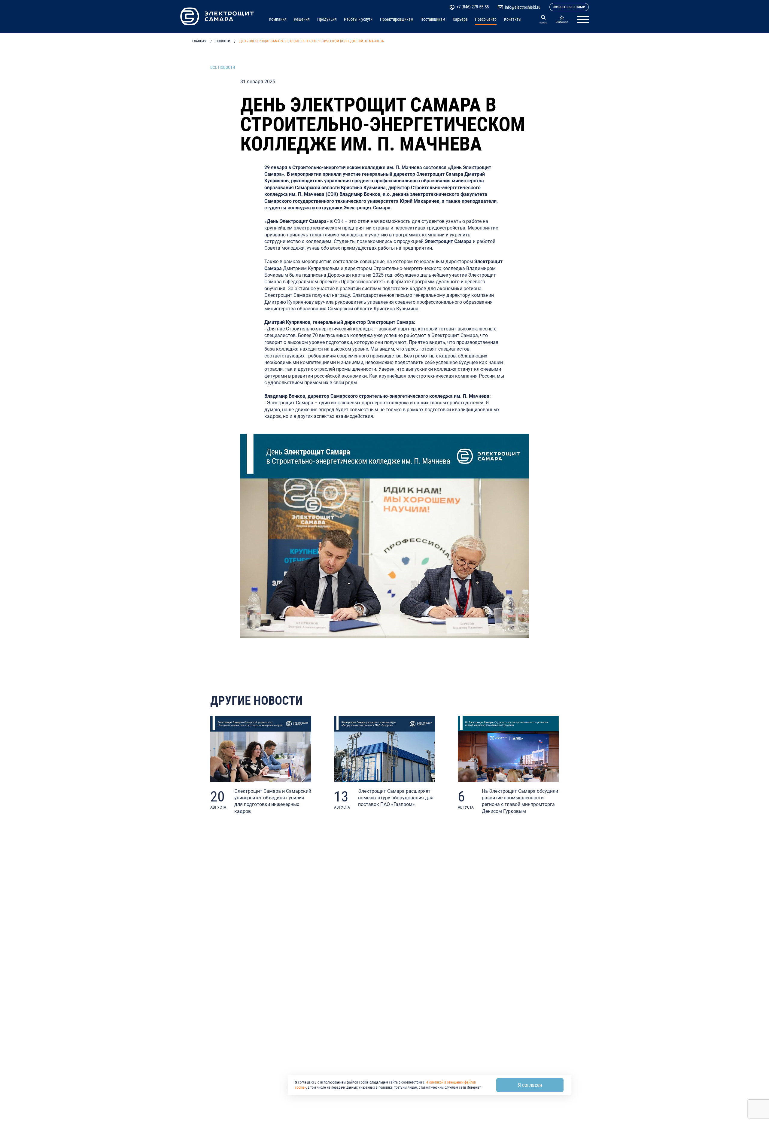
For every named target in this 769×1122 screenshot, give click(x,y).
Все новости (222, 67)
